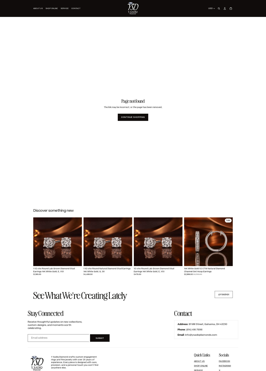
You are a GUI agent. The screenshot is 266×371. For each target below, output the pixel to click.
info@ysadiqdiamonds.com (201, 335)
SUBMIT (100, 338)
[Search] (219, 8)
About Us (199, 361)
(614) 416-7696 (194, 329)
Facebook (224, 361)
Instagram (225, 365)
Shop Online (201, 365)
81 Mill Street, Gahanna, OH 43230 (208, 324)
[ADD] (77, 261)
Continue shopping (133, 117)
